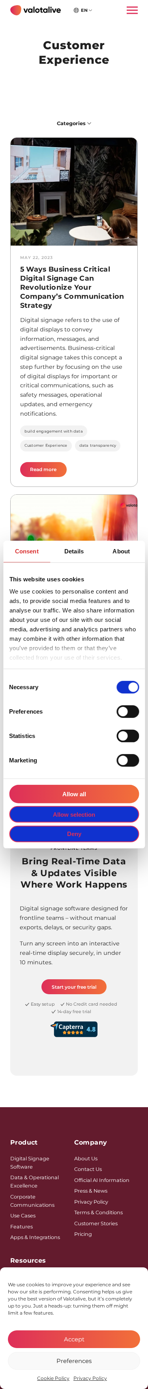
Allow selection (74, 814)
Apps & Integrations (35, 1237)
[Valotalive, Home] (35, 10)
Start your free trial (74, 987)
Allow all (74, 793)
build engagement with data (53, 431)
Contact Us (88, 1169)
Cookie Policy (53, 1378)
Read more (48, 471)
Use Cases (23, 1216)
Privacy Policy (90, 1378)
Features (21, 1227)
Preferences (74, 1361)
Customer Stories (96, 1223)
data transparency (97, 445)
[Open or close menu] (130, 10)
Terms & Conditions (98, 1212)
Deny (74, 833)
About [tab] (121, 550)
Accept (74, 1339)
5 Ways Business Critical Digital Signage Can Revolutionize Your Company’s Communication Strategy (72, 287)
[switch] (127, 711)
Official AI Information (101, 1180)
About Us (85, 1159)
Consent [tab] (27, 550)
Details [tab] (74, 550)
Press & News (90, 1191)
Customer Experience (45, 445)
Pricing (83, 1234)
